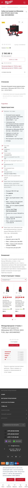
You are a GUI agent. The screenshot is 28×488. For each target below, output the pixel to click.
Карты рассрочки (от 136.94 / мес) (12, 68)
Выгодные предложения (8, 398)
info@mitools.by (15, 445)
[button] (12, 319)
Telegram (12, 456)
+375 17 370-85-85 (13, 437)
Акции (3, 394)
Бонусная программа (7, 402)
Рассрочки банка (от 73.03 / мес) (11, 66)
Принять (10, 479)
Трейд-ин (4, 406)
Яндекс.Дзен (16, 456)
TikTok (20, 456)
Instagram (8, 456)
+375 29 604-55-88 (13, 431)
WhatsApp (18, 441)
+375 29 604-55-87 (13, 434)
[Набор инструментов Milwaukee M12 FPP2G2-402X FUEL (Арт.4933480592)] (14, 30)
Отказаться (20, 479)
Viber (9, 441)
